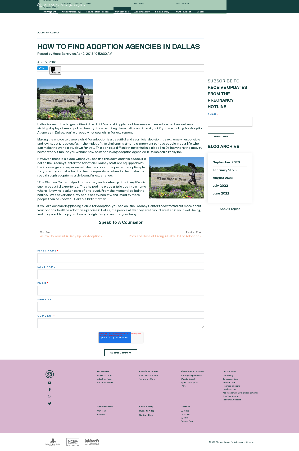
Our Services (122, 12)
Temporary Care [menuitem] (147, 379)
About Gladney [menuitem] (105, 407)
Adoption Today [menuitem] (104, 379)
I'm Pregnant (49, 12)
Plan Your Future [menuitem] (230, 396)
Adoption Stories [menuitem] (105, 382)
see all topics (230, 209)
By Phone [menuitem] (185, 414)
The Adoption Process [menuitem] (192, 371)
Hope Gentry (62, 53)
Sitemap (250, 442)
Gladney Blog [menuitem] (146, 415)
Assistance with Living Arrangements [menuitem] (240, 393)
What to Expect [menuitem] (188, 379)
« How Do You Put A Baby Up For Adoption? (71, 236)
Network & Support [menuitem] (232, 400)
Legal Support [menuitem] (229, 389)
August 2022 (223, 178)
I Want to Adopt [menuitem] (147, 411)
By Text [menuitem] (184, 418)
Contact (201, 12)
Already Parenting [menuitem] (148, 371)
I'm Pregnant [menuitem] (103, 371)
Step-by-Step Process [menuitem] (191, 375)
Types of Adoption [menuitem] (189, 382)
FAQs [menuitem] (183, 386)
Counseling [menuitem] (228, 375)
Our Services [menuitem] (229, 371)
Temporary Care (69, 10)
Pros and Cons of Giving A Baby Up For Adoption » (165, 236)
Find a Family (162, 12)
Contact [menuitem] (185, 407)
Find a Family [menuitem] (146, 407)
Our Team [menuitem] (102, 411)
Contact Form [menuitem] (187, 421)
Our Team (139, 3)
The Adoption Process (98, 12)
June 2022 (221, 193)
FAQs (88, 3)
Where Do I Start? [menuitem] (105, 375)
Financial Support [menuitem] (231, 386)
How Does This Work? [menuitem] (149, 375)
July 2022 (220, 185)
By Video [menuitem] (185, 411)
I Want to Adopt (183, 12)
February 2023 (225, 170)
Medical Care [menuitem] (229, 382)
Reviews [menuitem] (101, 414)
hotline (42, 195)
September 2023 (226, 162)
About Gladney (142, 12)
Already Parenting (71, 12)
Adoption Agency (48, 32)
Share (55, 72)
